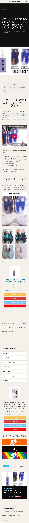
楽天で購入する (14, 298)
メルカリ (15, 306)
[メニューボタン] (3, 1)
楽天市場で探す (6, 367)
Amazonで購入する (14, 294)
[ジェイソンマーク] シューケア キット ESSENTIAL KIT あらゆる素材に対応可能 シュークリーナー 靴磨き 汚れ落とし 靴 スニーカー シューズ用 (15, 405)
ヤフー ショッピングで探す (9, 376)
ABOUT (14, 515)
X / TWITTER (10, 515)
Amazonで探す (6, 371)
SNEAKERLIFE (14, 2)
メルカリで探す (6, 358)
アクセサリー (6, 466)
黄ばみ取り (21, 466)
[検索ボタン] (26, 1)
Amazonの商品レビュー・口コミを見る (15, 290)
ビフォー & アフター (10, 91)
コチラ (16, 261)
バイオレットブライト (21, 114)
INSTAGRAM (4, 515)
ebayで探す (6, 380)
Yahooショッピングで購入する (15, 302)
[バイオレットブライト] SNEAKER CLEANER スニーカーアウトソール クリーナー (15, 282)
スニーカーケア (14, 466)
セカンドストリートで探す (9, 362)
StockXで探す (6, 353)
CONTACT (19, 515)
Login (25, 323)
